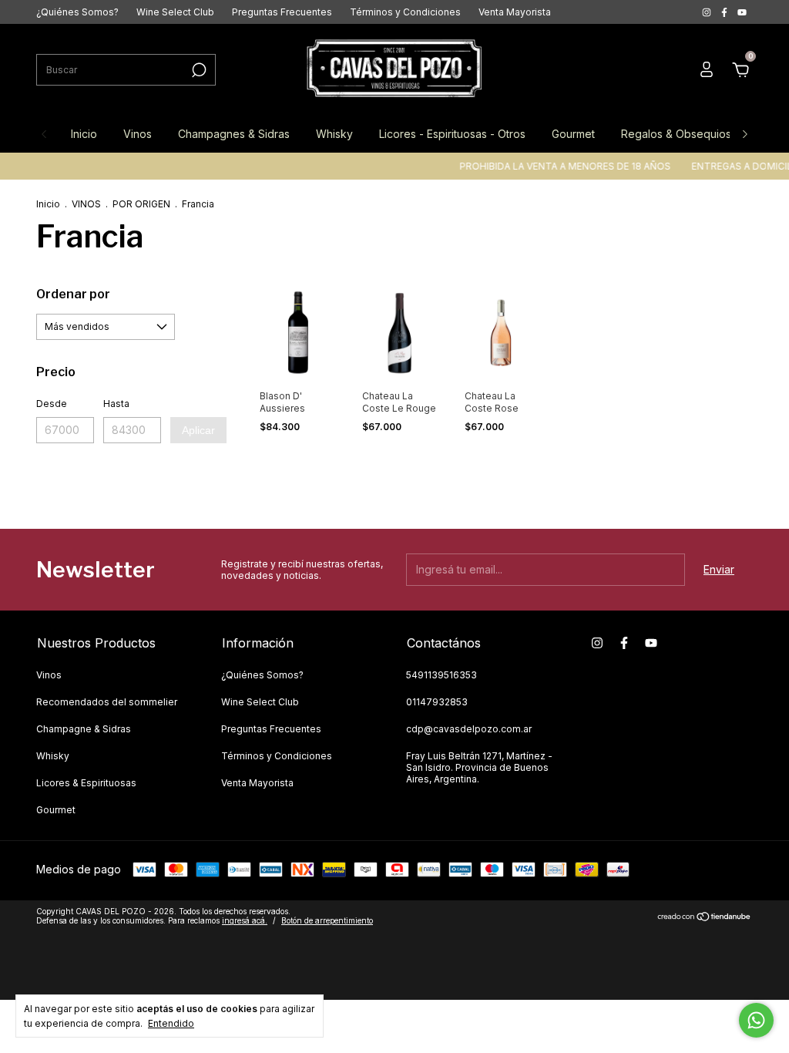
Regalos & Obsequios (676, 133)
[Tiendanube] (704, 917)
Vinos (137, 133)
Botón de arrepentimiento (327, 920)
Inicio (84, 133)
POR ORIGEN (141, 204)
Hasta (116, 403)
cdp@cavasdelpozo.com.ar (469, 729)
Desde (51, 403)
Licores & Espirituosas (86, 783)
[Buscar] (197, 70)
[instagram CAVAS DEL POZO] (707, 12)
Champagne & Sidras (83, 729)
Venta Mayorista (514, 12)
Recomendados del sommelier (106, 702)
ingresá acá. (244, 920)
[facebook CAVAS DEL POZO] (725, 12)
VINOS (86, 204)
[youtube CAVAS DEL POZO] (742, 12)
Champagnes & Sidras (234, 133)
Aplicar (198, 430)
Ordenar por (73, 294)
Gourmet (573, 133)
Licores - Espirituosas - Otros (452, 133)
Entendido (171, 1023)
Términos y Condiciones (405, 12)
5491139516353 (441, 675)
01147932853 (437, 702)
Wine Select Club (175, 12)
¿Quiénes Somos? (77, 12)
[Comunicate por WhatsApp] (756, 1020)
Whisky (334, 133)
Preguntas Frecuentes (282, 12)
